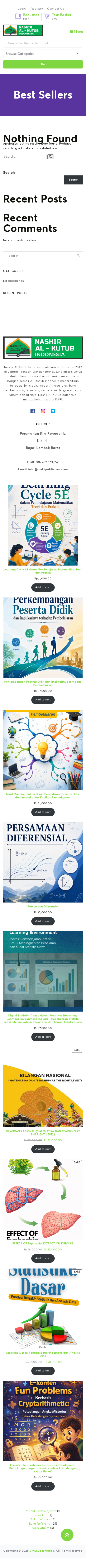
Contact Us (55, 8)
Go (43, 64)
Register (37, 8)
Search (9, 172)
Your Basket (61, 15)
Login (22, 8)
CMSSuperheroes (41, 1551)
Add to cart (43, 587)
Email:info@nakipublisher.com (43, 469)
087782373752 (47, 462)
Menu (78, 31)
